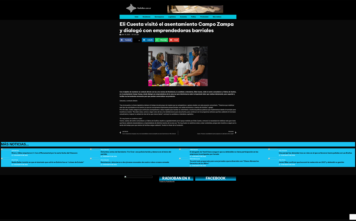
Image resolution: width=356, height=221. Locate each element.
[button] (126, 40)
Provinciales (204, 17)
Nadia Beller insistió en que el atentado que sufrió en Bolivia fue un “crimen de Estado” (48, 162)
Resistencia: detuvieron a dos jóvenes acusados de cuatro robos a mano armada (135, 162)
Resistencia (146, 17)
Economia (183, 17)
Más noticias (217, 17)
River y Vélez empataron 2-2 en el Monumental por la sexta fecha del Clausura (44, 153)
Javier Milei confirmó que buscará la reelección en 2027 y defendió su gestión (311, 162)
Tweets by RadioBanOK (167, 182)
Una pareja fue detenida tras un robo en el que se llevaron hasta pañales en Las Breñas (315, 153)
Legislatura (172, 17)
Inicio (136, 17)
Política (193, 17)
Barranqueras (159, 17)
